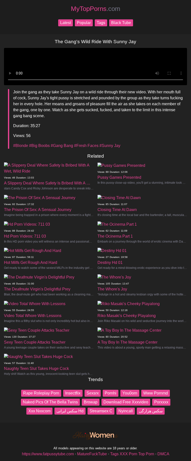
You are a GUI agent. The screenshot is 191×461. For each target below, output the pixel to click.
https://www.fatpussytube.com (48, 454)
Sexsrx (93, 393)
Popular (84, 23)
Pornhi (110, 393)
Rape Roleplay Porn (41, 393)
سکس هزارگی (151, 411)
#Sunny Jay (109, 145)
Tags (101, 23)
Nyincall (125, 411)
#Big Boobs (39, 145)
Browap (90, 402)
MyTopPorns (95, 8)
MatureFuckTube (92, 454)
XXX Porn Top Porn (137, 454)
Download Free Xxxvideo (125, 402)
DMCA (163, 454)
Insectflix (73, 393)
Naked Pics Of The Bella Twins (50, 402)
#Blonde (20, 145)
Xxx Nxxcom (39, 411)
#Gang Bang (62, 145)
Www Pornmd (155, 393)
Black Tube (121, 23)
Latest (65, 23)
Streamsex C (101, 411)
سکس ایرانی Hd (70, 411)
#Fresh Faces (86, 145)
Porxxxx (161, 402)
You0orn (129, 393)
